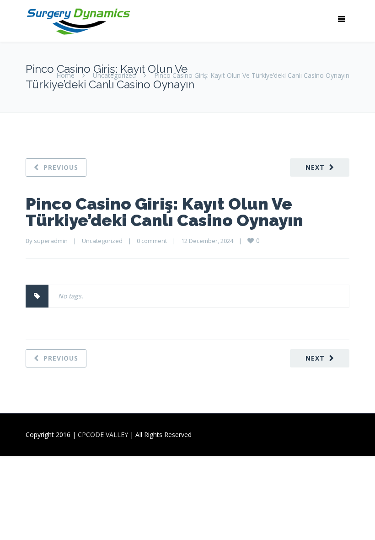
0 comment (152, 241)
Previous (60, 167)
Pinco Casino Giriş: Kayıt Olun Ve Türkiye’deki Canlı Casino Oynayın (164, 212)
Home (65, 75)
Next (315, 167)
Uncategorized (114, 75)
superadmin (51, 241)
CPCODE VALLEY (103, 434)
